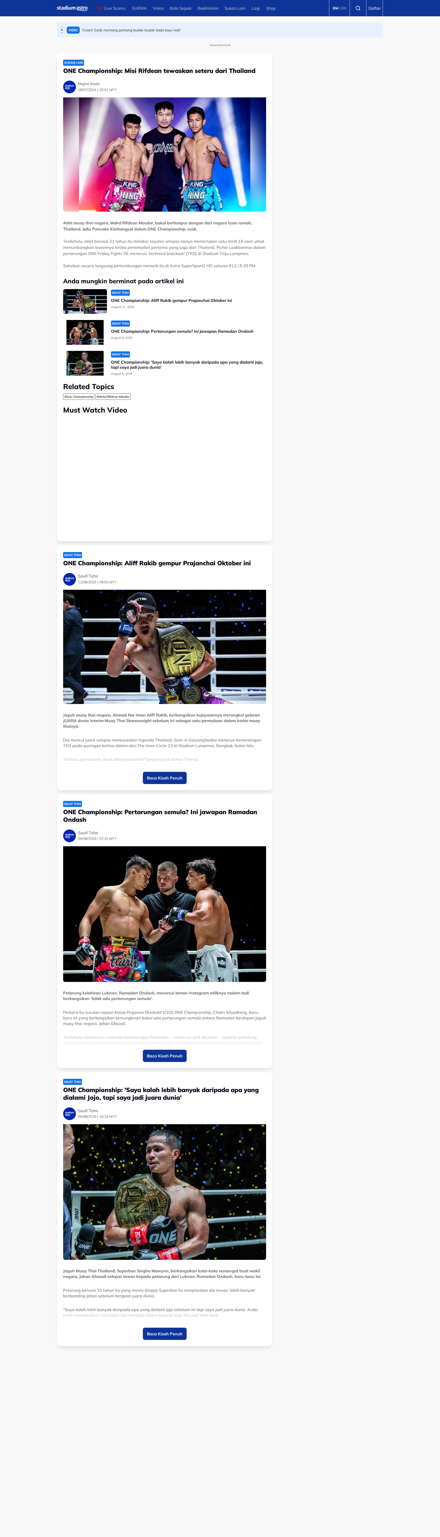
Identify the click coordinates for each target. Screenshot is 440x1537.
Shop (271, 8)
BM (335, 8)
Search (358, 8)
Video (158, 8)
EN (343, 8)
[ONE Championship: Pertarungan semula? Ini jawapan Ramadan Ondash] (85, 332)
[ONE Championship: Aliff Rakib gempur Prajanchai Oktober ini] (85, 301)
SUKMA (139, 8)
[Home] (72, 8)
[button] (62, 27)
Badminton (208, 8)
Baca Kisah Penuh (165, 777)
